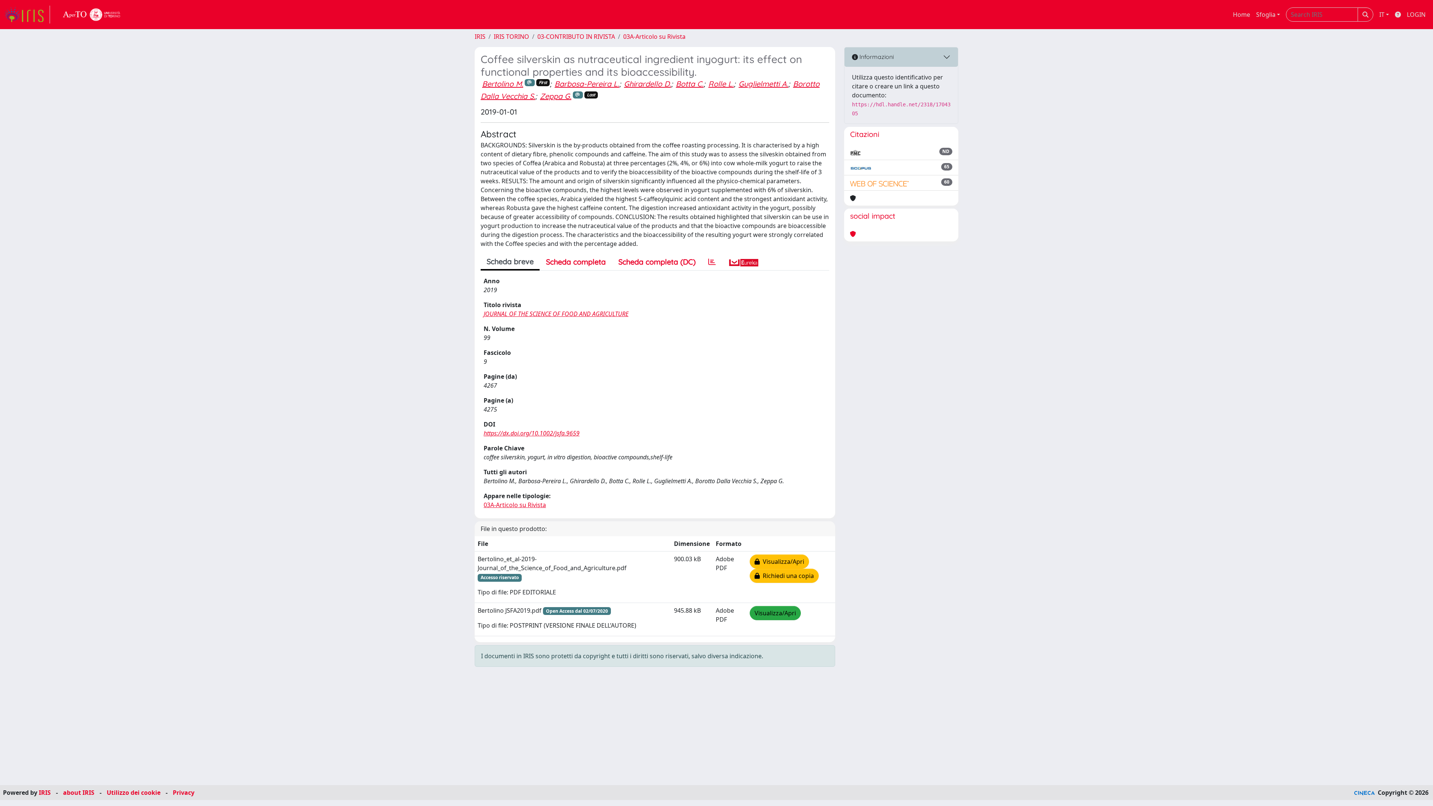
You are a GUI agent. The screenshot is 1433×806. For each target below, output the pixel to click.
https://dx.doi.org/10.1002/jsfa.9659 (532, 433)
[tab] (712, 262)
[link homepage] (27, 15)
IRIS (480, 36)
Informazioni (876, 56)
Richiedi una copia (787, 576)
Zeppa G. (555, 96)
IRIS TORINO (511, 36)
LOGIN (1416, 14)
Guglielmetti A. (763, 83)
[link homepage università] (92, 15)
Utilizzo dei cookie (133, 792)
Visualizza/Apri (782, 561)
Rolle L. (721, 83)
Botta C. (689, 83)
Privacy (183, 792)
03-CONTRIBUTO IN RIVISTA (576, 36)
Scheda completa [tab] (576, 261)
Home (1241, 14)
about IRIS (78, 792)
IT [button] (1381, 14)
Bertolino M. (502, 83)
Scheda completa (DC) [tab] (657, 261)
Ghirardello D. (647, 83)
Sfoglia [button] (1266, 14)
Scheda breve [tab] (510, 261)
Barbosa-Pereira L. (587, 83)
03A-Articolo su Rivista (654, 36)
